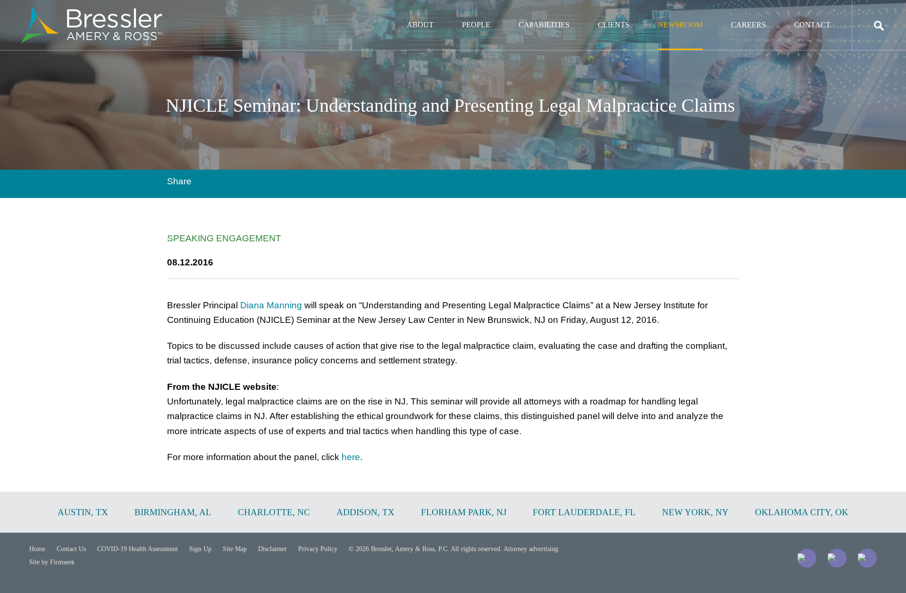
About (420, 25)
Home (37, 548)
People (476, 25)
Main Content (419, 12)
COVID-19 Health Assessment (137, 548)
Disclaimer (272, 548)
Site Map (235, 548)
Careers (748, 25)
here (351, 457)
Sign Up (200, 548)
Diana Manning (271, 305)
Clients (613, 25)
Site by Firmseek (52, 562)
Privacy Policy (317, 548)
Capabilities (544, 25)
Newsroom (680, 25)
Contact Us (71, 548)
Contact (812, 25)
